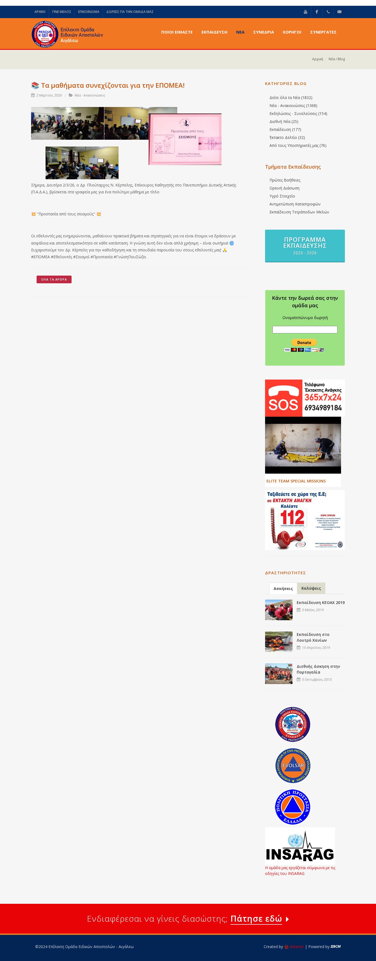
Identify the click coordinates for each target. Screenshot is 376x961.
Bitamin (297, 946)
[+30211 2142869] (328, 12)
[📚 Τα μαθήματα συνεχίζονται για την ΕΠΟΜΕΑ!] (67, 123)
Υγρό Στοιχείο (282, 196)
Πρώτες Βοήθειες (284, 180)
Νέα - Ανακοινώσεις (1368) (293, 105)
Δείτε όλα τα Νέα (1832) (290, 97)
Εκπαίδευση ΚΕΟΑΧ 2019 (321, 602)
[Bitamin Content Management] (336, 946)
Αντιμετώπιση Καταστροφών (295, 204)
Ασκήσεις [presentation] (283, 588)
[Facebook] (316, 12)
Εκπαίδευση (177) (285, 129)
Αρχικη (39, 11)
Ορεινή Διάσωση (284, 188)
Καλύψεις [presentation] (311, 588)
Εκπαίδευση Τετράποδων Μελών (299, 212)
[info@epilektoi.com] (339, 12)
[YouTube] (305, 12)
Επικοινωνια (88, 11)
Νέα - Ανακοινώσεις (90, 95)
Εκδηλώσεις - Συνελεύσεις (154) (298, 113)
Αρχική (317, 59)
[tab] (283, 588)
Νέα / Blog (337, 59)
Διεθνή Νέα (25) (283, 121)
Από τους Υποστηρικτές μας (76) (297, 145)
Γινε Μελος (61, 11)
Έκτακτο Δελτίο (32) (287, 137)
